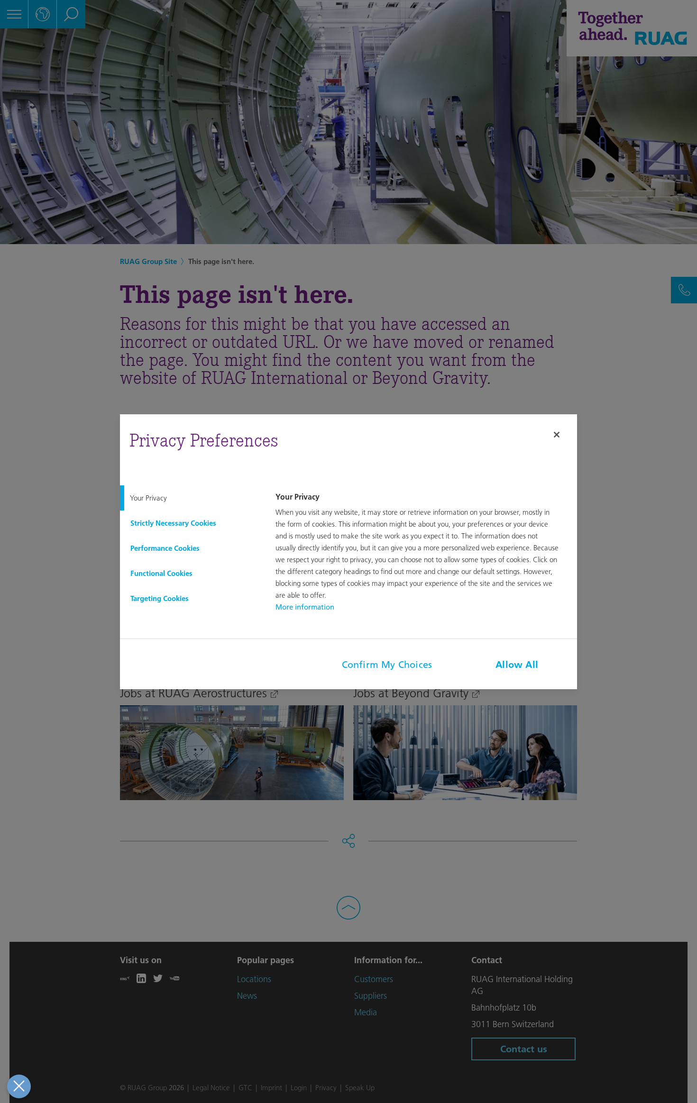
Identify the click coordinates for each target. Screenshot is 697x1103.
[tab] (190, 497)
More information (304, 606)
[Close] (556, 434)
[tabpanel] (424, 552)
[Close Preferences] (19, 1086)
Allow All (516, 664)
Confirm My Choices (387, 664)
